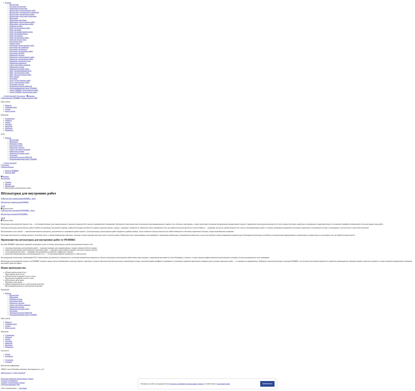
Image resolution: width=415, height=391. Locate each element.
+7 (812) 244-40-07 (10, 96)
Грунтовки (13, 78)
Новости (8, 105)
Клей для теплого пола (18, 40)
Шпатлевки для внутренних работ (22, 22)
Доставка (8, 124)
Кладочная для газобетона (19, 47)
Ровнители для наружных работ (21, 59)
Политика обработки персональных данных (17, 379)
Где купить (21, 96)
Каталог (8, 3)
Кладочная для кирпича (18, 49)
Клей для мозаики (16, 36)
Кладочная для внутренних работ (22, 45)
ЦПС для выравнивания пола (20, 71)
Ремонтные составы (17, 67)
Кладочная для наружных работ (21, 51)
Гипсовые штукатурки (18, 6)
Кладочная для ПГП (17, 53)
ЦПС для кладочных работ (19, 73)
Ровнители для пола (17, 55)
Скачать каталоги (7, 167)
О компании (9, 118)
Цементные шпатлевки (18, 20)
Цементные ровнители (18, 63)
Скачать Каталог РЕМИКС (11, 98)
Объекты (8, 120)
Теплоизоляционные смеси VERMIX (23, 88)
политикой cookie (223, 384)
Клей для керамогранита (19, 34)
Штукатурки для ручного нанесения (23, 16)
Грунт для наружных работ (19, 82)
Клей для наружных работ (19, 38)
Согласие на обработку (9, 381)
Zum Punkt (23, 388)
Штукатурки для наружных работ (22, 14)
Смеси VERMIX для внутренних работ (24, 90)
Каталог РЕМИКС (12, 171)
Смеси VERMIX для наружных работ (23, 92)
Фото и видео (10, 111)
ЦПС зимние (14, 77)
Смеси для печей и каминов (20, 65)
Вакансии (8, 126)
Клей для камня (15, 30)
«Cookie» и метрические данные (13, 383)
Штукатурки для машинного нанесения (24, 12)
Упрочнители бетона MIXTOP (21, 86)
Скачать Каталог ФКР (29, 98)
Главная (8, 182)
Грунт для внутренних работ (20, 80)
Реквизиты (9, 130)
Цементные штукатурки (18, 8)
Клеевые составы (16, 26)
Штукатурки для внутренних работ (23, 10)
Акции (7, 122)
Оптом (7, 354)
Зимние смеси (15, 43)
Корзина (31, 96)
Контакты (8, 128)
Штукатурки (14, 5)
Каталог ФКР (10, 173)
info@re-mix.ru (6, 373)
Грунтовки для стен (17, 84)
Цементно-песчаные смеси (19, 69)
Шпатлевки (14, 18)
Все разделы (5, 178)
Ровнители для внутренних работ (22, 57)
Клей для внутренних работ (20, 28)
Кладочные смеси (16, 41)
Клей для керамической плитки (21, 32)
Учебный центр (11, 107)
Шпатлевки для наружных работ (22, 24)
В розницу (9, 356)
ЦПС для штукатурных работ (20, 75)
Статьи (7, 109)
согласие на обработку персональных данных (187, 384)
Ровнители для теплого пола (20, 61)
